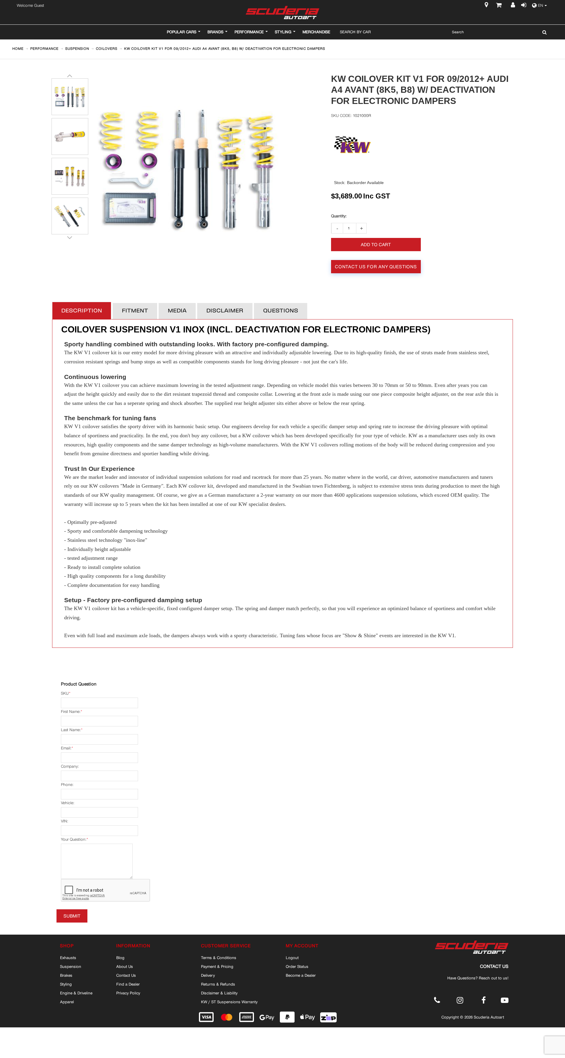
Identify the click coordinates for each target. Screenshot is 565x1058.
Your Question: (73, 839)
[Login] (523, 5)
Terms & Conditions (218, 957)
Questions (280, 311)
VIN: (64, 821)
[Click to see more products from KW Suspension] (352, 144)
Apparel (67, 1001)
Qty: (338, 216)
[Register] (513, 5)
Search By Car (355, 31)
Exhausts (68, 957)
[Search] (543, 32)
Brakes (66, 975)
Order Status (297, 966)
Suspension (70, 966)
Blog (120, 957)
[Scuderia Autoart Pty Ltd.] (282, 12)
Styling (66, 984)
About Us (124, 966)
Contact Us (126, 975)
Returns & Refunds (218, 984)
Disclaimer (224, 311)
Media (177, 311)
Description (81, 311)
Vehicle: (67, 803)
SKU (65, 693)
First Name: (70, 711)
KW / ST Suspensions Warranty (229, 1001)
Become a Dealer (301, 975)
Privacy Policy (128, 993)
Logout (292, 957)
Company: (70, 766)
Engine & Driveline (76, 993)
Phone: (67, 784)
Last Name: (71, 730)
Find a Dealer (128, 984)
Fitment (135, 311)
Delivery (208, 975)
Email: (66, 748)
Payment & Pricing (217, 966)
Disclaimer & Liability (219, 993)
